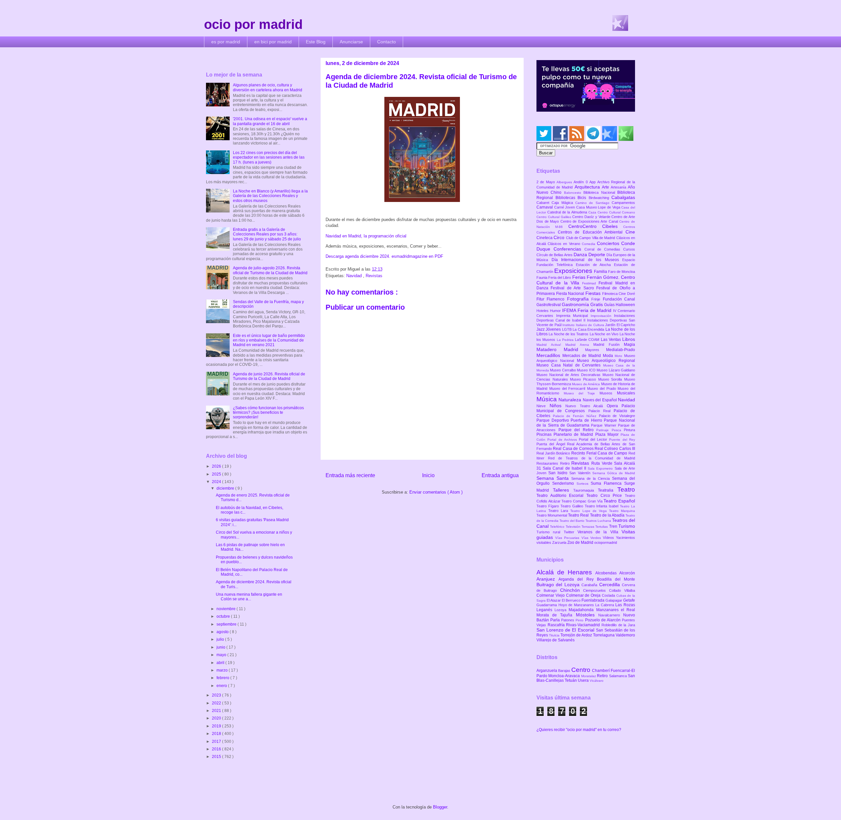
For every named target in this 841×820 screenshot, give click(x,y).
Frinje (596, 299)
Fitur (541, 299)
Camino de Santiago (593, 203)
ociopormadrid (605, 542)
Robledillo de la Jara (618, 625)
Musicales (626, 393)
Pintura (629, 430)
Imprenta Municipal (573, 316)
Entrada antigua (500, 475)
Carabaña (590, 585)
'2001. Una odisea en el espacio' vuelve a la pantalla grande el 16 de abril (270, 121)
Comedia (589, 244)
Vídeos (609, 538)
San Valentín (580, 473)
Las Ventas (612, 339)
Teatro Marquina (622, 511)
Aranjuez (547, 579)
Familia (601, 271)
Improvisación (602, 316)
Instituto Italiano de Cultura (583, 325)
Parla (555, 620)
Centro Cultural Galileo (554, 217)
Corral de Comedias (603, 249)
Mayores (595, 350)
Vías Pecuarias (568, 538)
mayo (221, 655)
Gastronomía (576, 304)
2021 (217, 710)
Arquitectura (588, 186)
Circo (560, 237)
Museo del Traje (582, 393)
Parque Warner (604, 425)
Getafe (629, 600)
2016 (217, 749)
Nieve (543, 406)
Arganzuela (547, 670)
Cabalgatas (623, 197)
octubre (223, 616)
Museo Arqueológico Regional (606, 360)
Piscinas (545, 434)
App (593, 182)
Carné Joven (565, 207)
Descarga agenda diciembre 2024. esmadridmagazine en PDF (384, 256)
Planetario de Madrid (574, 434)
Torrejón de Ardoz (576, 635)
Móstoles (587, 614)
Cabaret (544, 203)
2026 (217, 466)
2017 (217, 741)
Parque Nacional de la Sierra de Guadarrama (585, 422)
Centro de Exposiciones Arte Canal (590, 221)
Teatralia (607, 490)
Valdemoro (625, 635)
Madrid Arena (579, 344)
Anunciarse (351, 41)
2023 (217, 695)
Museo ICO (587, 370)
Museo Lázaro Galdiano (616, 370)
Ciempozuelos (596, 590)
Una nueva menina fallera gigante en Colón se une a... (249, 596)
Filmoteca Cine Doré (618, 294)
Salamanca (618, 676)
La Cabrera (605, 605)
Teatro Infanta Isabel (602, 506)
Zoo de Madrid (580, 542)
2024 (217, 481)
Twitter (571, 532)
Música (547, 399)
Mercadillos (549, 355)
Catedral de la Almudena (567, 212)
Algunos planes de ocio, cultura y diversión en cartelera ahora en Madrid (267, 87)
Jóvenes (554, 329)
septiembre (227, 624)
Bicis (583, 197)
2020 (217, 718)
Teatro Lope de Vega (589, 511)
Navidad (354, 275)
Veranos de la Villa (600, 532)
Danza (581, 254)
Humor (556, 311)
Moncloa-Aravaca (564, 676)
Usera (584, 680)
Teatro (626, 489)
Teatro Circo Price (605, 495)
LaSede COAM (588, 340)
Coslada (609, 595)
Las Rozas (625, 605)
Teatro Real (579, 515)
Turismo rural (550, 532)
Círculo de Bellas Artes (555, 255)
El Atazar (554, 600)
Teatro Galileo (572, 506)
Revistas (374, 275)
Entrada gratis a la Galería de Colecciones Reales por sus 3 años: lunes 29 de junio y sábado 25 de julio (267, 234)
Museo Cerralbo (563, 370)
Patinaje (604, 430)
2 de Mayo (546, 182)
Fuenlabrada (593, 600)
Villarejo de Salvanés (555, 640)
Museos (608, 393)
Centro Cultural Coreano (616, 212)
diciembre (225, 488)
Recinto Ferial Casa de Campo (599, 453)
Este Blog (316, 41)
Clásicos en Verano (565, 244)
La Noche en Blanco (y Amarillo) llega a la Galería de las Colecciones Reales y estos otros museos (270, 196)
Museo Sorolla (611, 379)
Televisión (573, 526)
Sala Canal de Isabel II (565, 468)
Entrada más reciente (350, 475)
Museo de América (586, 384)
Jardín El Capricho (620, 325)
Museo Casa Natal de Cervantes (569, 365)
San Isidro (558, 473)
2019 (217, 726)
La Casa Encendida (589, 329)
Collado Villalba (622, 590)
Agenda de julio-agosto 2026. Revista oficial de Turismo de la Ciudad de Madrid (270, 270)
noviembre (226, 609)
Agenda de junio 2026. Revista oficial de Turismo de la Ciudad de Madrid (269, 376)
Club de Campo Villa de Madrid (591, 238)
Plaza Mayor (608, 434)
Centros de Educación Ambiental (591, 232)
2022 (217, 703)
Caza (593, 212)
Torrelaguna (604, 635)
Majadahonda (582, 610)
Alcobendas (607, 573)
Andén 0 (581, 182)
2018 (217, 733)
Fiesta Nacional (570, 293)
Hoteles (543, 311)
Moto (619, 356)
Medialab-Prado (620, 349)
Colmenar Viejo (551, 595)
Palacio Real (601, 411)
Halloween (625, 304)
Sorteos (584, 483)
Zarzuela (559, 542)
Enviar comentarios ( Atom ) (436, 492)
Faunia (542, 277)
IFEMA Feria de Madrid (587, 310)
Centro (581, 669)
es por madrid (225, 41)
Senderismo (564, 483)
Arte (606, 187)
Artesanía (619, 187)
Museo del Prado (602, 388)
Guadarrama (547, 605)
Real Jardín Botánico (553, 453)
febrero (223, 678)
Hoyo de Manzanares (577, 605)
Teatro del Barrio (572, 520)
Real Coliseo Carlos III (615, 448)
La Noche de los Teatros (569, 334)
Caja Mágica (563, 203)
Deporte (597, 254)
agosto (223, 632)
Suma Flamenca (607, 483)
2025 (217, 474)
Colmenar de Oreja (584, 595)
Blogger (440, 807)
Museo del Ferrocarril (568, 388)
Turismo (626, 526)
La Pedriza (566, 340)
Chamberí (601, 670)
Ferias (579, 277)
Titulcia (554, 635)
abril (220, 662)
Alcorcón (627, 573)
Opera (614, 406)
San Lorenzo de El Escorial (566, 629)
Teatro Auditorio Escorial (561, 495)
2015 (217, 756)
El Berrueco (571, 600)
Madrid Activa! (550, 344)
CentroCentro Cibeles (596, 226)
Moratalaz (589, 676)
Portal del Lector (594, 439)
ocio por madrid (253, 24)
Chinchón (571, 590)
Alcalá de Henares (565, 572)
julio (220, 639)
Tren (613, 526)
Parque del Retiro (577, 430)
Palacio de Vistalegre (617, 416)
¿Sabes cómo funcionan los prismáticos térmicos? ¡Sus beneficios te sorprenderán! (268, 413)
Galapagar (614, 600)
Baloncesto (573, 192)
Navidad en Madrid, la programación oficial (366, 235)
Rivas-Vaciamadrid (584, 625)
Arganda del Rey (577, 579)
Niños (558, 405)
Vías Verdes (592, 538)
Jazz (541, 329)
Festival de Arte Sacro (573, 288)
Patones (568, 620)
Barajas (564, 671)
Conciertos (609, 243)
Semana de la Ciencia (591, 478)
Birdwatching (600, 198)
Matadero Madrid (560, 349)
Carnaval (545, 207)
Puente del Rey (622, 439)
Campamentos (623, 203)
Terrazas (588, 526)
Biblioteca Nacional (600, 192)
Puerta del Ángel (551, 444)
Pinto (580, 620)
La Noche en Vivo (605, 334)
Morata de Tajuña (556, 615)
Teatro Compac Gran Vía (582, 501)
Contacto (386, 41)
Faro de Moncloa (621, 272)
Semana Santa (553, 478)
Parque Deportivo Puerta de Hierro (570, 420)
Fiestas (593, 293)
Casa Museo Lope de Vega (598, 207)
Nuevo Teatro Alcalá (586, 406)
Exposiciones (574, 270)
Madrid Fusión (608, 344)
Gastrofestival (549, 304)
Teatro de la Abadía (608, 515)
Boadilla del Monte (616, 579)
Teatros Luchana (598, 520)
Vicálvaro (596, 680)
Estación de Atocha (595, 265)
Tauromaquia (585, 490)
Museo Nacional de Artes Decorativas (569, 375)
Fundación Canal (619, 299)
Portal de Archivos (563, 439)
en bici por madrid (273, 41)
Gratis (597, 304)
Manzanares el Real (615, 610)
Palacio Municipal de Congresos (585, 408)
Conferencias (569, 249)
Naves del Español (600, 400)
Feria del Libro (560, 277)
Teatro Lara (559, 511)
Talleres (563, 490)
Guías (610, 304)
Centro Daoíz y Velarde (591, 217)
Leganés (545, 610)
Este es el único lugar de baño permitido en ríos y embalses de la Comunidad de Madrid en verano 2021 (269, 340)
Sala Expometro (601, 468)
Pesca (618, 430)
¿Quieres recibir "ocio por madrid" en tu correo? (578, 729)
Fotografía (579, 298)
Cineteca (545, 237)
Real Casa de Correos (574, 448)
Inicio (428, 475)
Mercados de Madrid (582, 355)
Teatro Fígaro (548, 506)
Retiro (566, 463)
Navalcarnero (610, 615)
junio (221, 647)
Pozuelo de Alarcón (603, 620)
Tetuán (571, 680)
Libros (628, 339)
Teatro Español (619, 500)
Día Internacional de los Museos (587, 259)
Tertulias (602, 526)
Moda (609, 355)
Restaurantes (548, 463)
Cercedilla (610, 584)
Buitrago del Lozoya (558, 584)
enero (222, 685)
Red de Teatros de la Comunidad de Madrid (591, 458)
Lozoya (562, 610)
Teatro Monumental (552, 515)
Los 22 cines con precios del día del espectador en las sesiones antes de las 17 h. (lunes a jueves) (269, 157)
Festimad (590, 283)
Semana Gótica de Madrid (613, 473)
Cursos (629, 249)
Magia (629, 344)
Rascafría (557, 625)
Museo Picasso (584, 379)
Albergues (565, 182)
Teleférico (557, 526)
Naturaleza (570, 399)
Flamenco (557, 299)
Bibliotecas (567, 197)
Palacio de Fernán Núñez (576, 416)
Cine (630, 231)
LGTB (567, 329)
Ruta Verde (602, 463)
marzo (222, 670)
